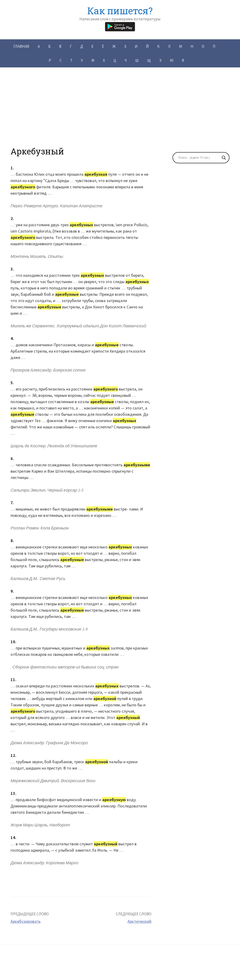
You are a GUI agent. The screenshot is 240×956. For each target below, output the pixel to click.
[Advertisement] (120, 113)
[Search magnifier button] (224, 157)
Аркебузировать (26, 921)
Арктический (139, 921)
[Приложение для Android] (120, 26)
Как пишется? (119, 10)
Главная (21, 46)
